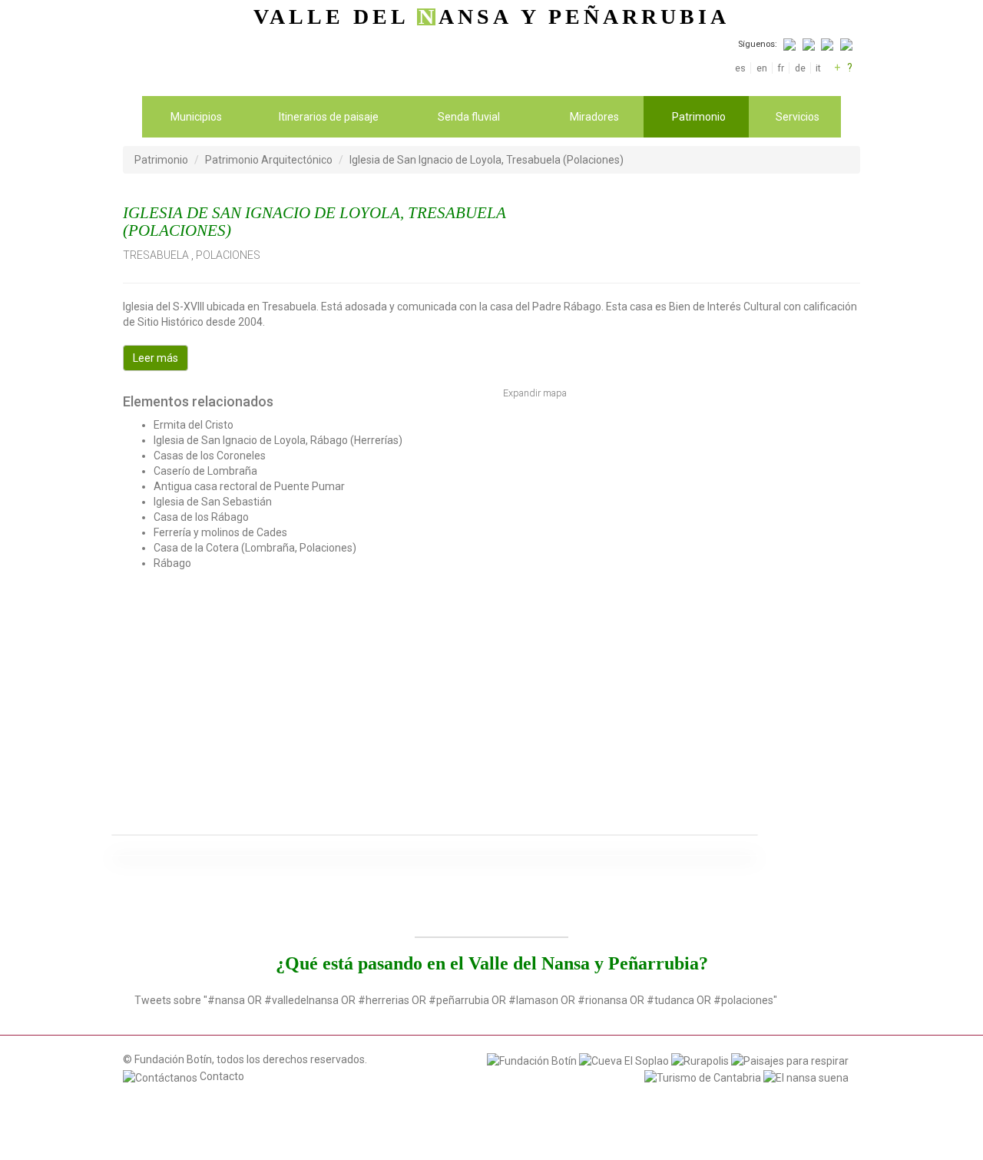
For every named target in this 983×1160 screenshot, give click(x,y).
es (740, 68)
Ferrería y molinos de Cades (220, 532)
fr (780, 68)
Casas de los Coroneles (210, 455)
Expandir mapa (535, 393)
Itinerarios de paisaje (329, 117)
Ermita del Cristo (193, 425)
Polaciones (228, 255)
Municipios (196, 117)
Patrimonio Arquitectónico (269, 160)
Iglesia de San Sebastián (213, 501)
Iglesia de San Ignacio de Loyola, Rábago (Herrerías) (278, 440)
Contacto (220, 1076)
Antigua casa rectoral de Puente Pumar (249, 486)
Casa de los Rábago (201, 517)
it (818, 68)
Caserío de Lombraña (205, 471)
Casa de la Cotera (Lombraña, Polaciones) (255, 548)
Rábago (172, 563)
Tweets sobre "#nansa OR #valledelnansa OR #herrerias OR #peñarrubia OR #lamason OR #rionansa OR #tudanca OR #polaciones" (455, 1000)
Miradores (594, 117)
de (800, 68)
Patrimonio (699, 117)
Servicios (797, 117)
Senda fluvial (469, 117)
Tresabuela (156, 255)
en (761, 68)
